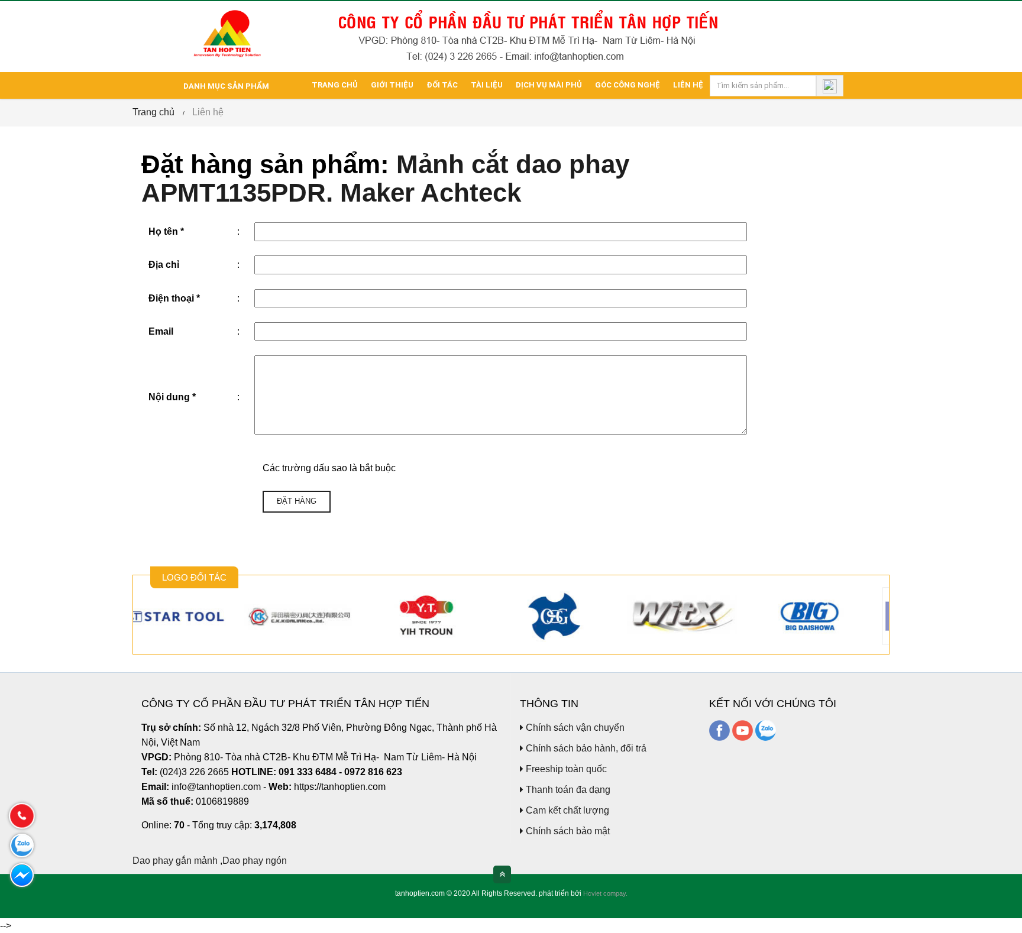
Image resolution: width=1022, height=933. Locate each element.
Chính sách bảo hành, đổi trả (584, 748)
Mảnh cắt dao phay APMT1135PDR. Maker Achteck (385, 179)
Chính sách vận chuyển (574, 728)
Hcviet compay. (605, 893)
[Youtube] (742, 730)
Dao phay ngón (254, 861)
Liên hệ (688, 84)
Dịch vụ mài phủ (549, 84)
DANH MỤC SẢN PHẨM (225, 86)
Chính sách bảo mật (566, 831)
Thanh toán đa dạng (566, 790)
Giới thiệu (392, 84)
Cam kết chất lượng (566, 810)
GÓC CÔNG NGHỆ (627, 84)
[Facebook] (719, 730)
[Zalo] (765, 730)
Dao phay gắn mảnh (175, 861)
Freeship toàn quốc (565, 769)
